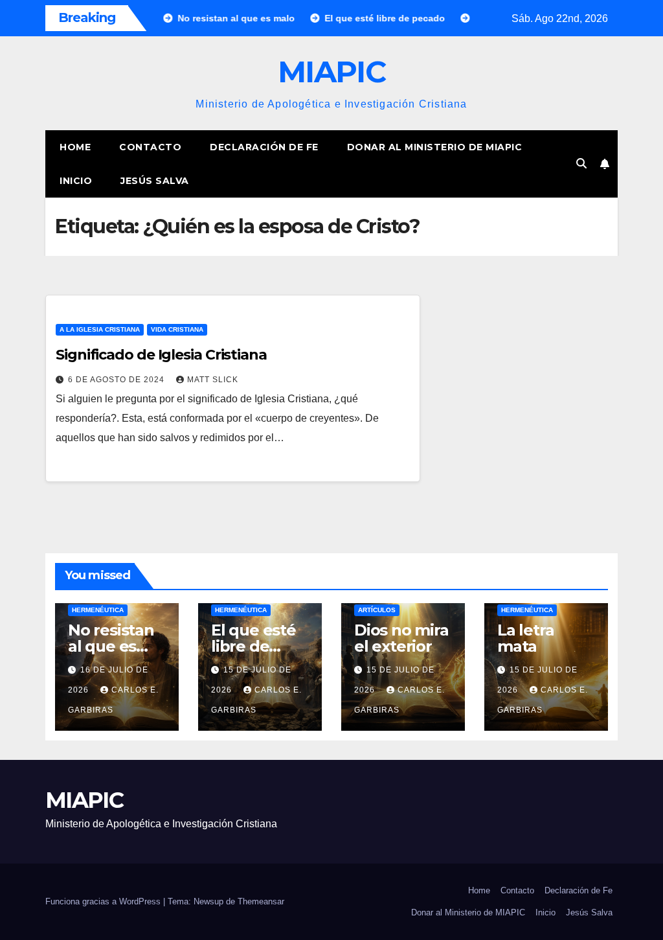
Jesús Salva (154, 181)
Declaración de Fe (264, 147)
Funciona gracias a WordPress (104, 901)
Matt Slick (212, 379)
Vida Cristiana (177, 329)
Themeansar (261, 901)
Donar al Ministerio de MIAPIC (435, 147)
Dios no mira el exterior (401, 638)
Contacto (150, 147)
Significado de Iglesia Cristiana (161, 354)
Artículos (377, 609)
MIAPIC (331, 71)
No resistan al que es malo (111, 646)
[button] (581, 163)
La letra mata (525, 638)
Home (75, 147)
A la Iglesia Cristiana (100, 329)
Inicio (76, 181)
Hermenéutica (98, 609)
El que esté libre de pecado (253, 646)
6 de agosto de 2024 (117, 379)
